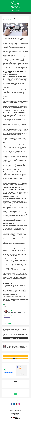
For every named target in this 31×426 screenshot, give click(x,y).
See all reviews (7, 372)
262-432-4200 (16, 10)
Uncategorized (9, 323)
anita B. (20, 366)
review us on (11, 372)
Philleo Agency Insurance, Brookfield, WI (15, 3)
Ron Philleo (10, 310)
